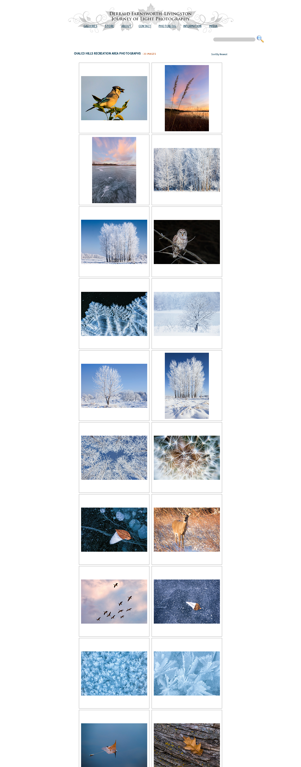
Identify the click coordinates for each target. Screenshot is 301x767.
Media (213, 26)
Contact (145, 26)
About (126, 26)
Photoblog (167, 26)
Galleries (90, 26)
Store (109, 26)
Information (192, 26)
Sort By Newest (219, 54)
